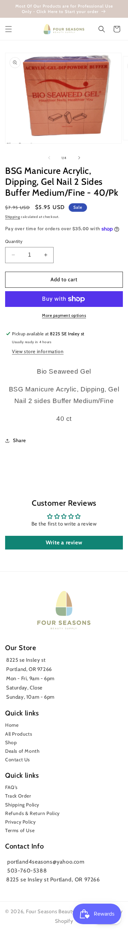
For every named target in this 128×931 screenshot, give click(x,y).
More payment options (64, 315)
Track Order (18, 796)
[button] (8, 29)
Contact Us (17, 760)
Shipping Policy (22, 805)
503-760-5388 (27, 870)
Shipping (12, 217)
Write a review (64, 542)
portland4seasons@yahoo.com (46, 861)
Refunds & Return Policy (32, 813)
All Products (18, 734)
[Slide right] (79, 157)
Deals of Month (22, 751)
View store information (37, 351)
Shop (11, 742)
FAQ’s (11, 787)
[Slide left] (49, 157)
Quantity (14, 241)
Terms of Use (19, 830)
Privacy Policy (20, 822)
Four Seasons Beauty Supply (60, 911)
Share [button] (19, 440)
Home (11, 725)
